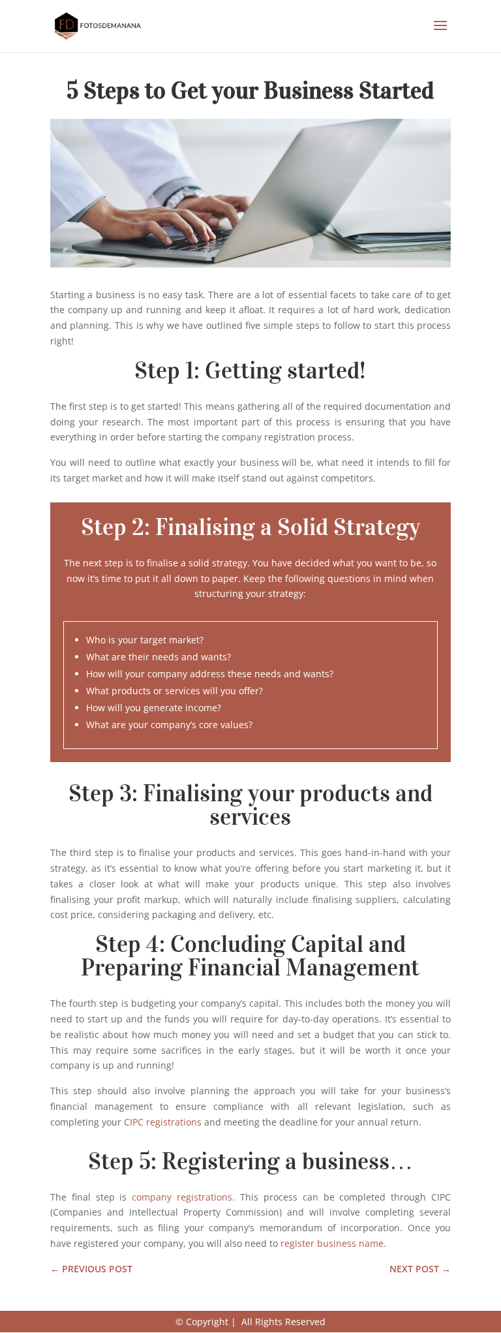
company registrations (182, 1197)
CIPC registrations (163, 1122)
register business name (332, 1243)
